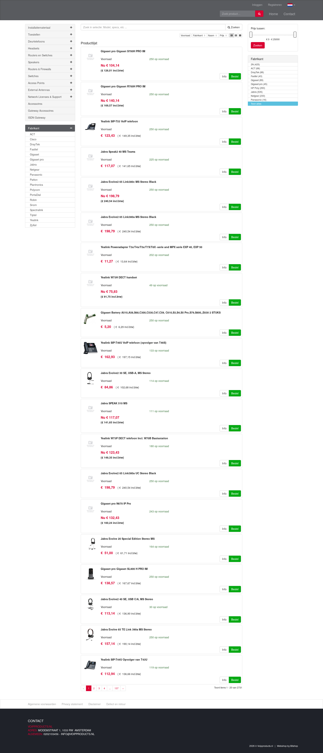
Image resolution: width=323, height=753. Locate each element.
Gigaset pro (37, 159)
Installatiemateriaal (39, 27)
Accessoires (35, 104)
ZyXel (33, 225)
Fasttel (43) (256, 76)
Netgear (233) (258, 95)
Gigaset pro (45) (259, 83)
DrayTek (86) (257, 72)
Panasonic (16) (258, 99)
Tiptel (33, 215)
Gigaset (34, 154)
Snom (33, 205)
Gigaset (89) (257, 80)
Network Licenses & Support (44, 97)
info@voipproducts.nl (78, 734)
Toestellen (34, 34)
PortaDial (35, 195)
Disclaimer (94, 704)
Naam (211, 35)
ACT (32, 134)
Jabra (33, 164)
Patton (34, 179)
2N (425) (255, 64)
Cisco (33, 139)
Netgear (34, 169)
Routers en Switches (40, 55)
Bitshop (294, 745)
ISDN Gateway (36, 117)
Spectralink (36, 210)
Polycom (35, 190)
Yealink (34, 220)
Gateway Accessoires (40, 110)
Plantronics (36, 185)
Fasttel (34, 149)
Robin (33, 200)
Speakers (33, 62)
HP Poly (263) (258, 87)
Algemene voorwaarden (42, 704)
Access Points (36, 83)
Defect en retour (116, 704)
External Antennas (39, 90)
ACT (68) (255, 68)
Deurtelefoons (36, 41)
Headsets (33, 48)
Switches (33, 76)
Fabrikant (198, 35)
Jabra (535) (257, 91)
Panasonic (36, 174)
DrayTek (35, 144)
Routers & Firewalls (39, 69)
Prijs (222, 35)
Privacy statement (72, 704)
